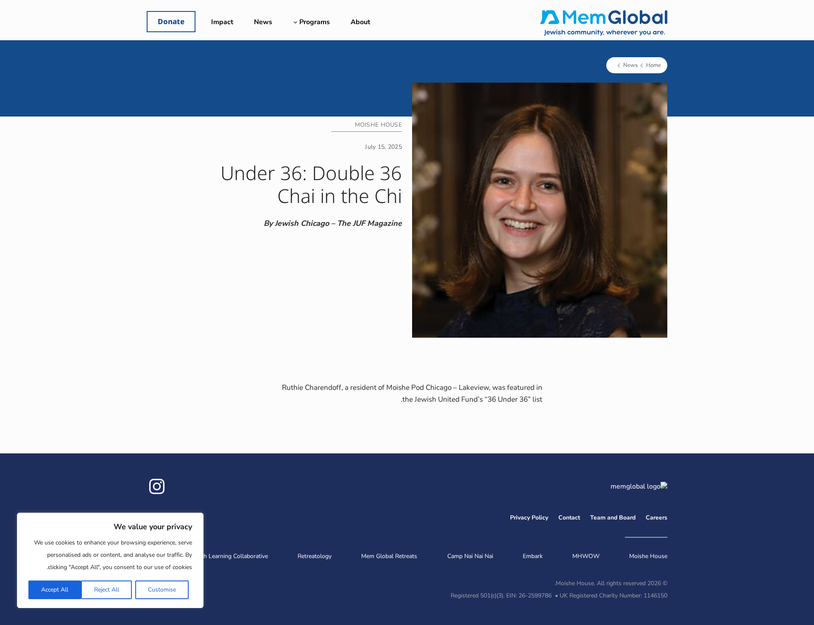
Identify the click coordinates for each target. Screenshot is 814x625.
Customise (162, 590)
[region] (110, 560)
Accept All (54, 590)
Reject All (106, 590)
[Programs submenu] (295, 22)
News (630, 65)
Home (653, 65)
